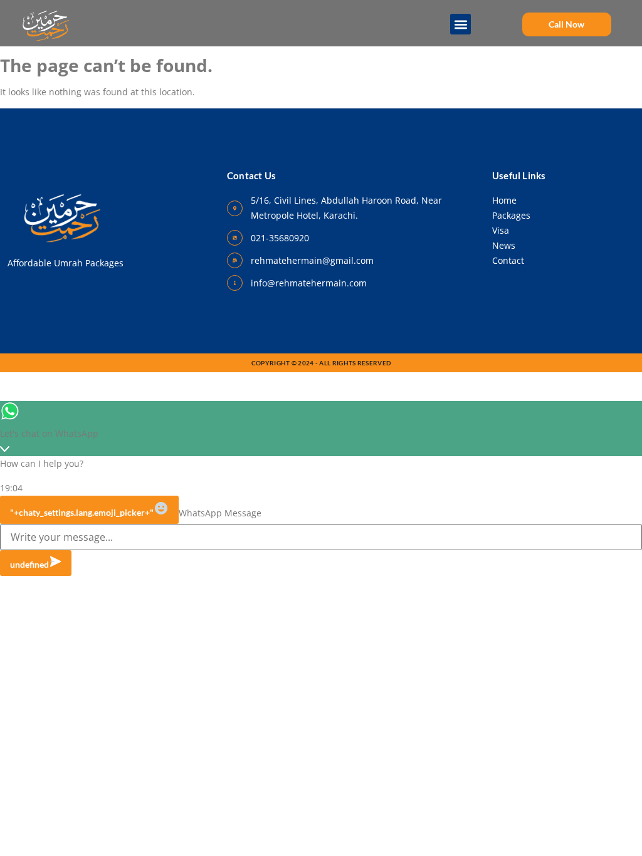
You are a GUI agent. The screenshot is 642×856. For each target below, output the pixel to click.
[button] (461, 24)
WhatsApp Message (220, 513)
